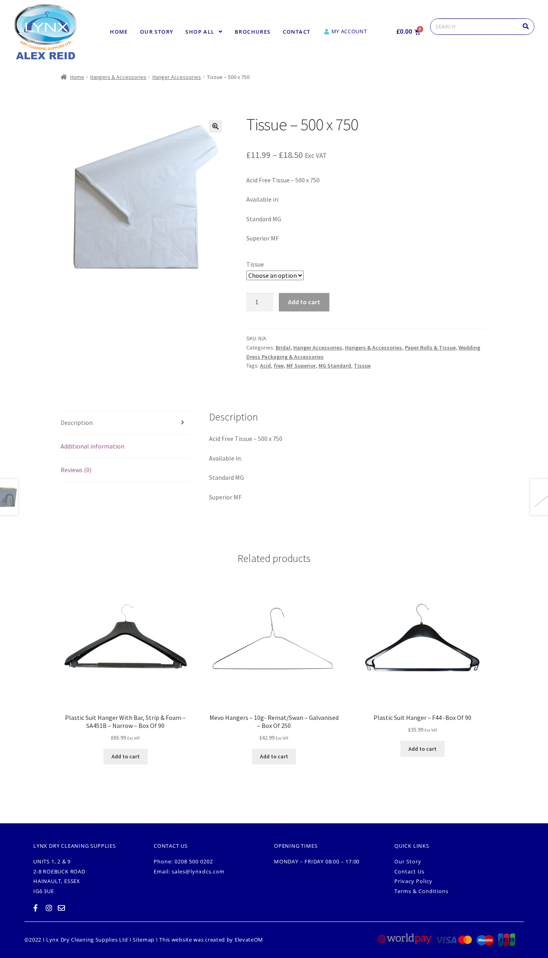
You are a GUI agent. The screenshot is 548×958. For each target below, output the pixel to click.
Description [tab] (77, 422)
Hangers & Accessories (118, 77)
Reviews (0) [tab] (76, 470)
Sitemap (143, 939)
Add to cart (304, 302)
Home (119, 31)
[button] (204, 31)
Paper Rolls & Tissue (430, 347)
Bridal (283, 347)
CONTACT (297, 31)
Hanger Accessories (176, 77)
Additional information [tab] (92, 446)
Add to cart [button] (126, 756)
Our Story (157, 31)
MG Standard (335, 365)
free (279, 365)
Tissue (255, 264)
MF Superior (301, 365)
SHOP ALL (199, 31)
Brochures (253, 31)
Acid (265, 365)
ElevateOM (249, 939)
